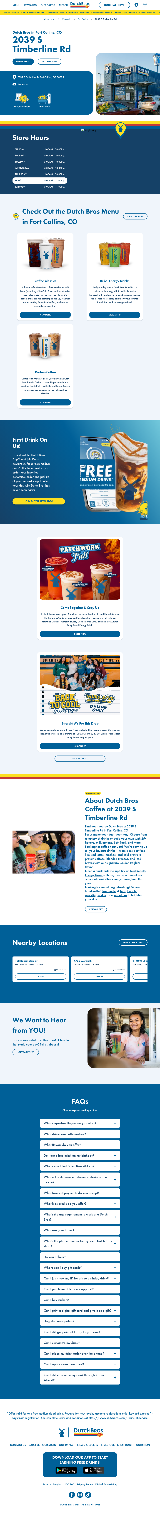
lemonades (109, 891)
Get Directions (49, 61)
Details (40, 976)
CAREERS (34, 1445)
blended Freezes (117, 859)
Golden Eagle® (130, 863)
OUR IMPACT (67, 1445)
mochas (110, 855)
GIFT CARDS (47, 5)
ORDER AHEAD (23, 61)
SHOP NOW (80, 746)
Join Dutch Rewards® (38, 501)
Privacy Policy (85, 1484)
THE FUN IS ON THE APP (53, 12)
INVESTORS (107, 1445)
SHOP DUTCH (125, 1445)
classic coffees (135, 851)
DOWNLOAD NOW (30, 12)
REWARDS (30, 5)
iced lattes (97, 855)
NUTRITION (143, 1445)
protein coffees (95, 859)
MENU (16, 5)
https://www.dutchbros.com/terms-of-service (118, 1418)
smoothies (120, 895)
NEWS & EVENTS (87, 1445)
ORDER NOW (80, 634)
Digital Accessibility (106, 1484)
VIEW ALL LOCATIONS (133, 942)
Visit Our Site (96, 909)
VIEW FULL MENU (135, 216)
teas (122, 891)
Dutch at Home (117, 5)
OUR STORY (49, 1445)
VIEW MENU (45, 314)
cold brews (130, 855)
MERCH (63, 5)
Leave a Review (26, 1052)
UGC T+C (69, 1484)
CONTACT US (18, 1445)
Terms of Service (52, 1484)
